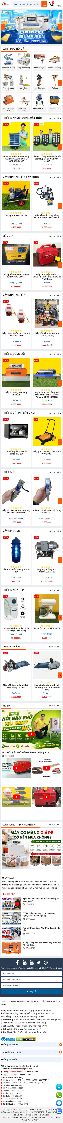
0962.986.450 (16, 1085)
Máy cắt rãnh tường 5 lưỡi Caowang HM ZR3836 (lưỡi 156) (47, 687)
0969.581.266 (16, 1093)
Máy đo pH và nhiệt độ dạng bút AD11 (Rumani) (16, 511)
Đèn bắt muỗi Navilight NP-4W (16, 570)
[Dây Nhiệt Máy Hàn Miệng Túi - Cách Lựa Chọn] (46, 768)
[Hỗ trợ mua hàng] (59, 1095)
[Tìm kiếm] (44, 4)
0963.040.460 (18, 1091)
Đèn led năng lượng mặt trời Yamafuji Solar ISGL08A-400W (47, 158)
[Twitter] (38, 962)
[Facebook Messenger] (59, 1103)
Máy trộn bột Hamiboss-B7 (47, 628)
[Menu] (59, 4)
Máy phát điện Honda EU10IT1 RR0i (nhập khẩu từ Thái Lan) (47, 276)
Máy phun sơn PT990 (16, 215)
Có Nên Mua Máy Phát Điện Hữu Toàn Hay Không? (14, 781)
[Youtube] (24, 962)
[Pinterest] (45, 962)
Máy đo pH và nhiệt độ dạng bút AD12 (47, 511)
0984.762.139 (16, 1096)
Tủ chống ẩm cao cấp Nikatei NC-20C (16, 452)
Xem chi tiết (8, 894)
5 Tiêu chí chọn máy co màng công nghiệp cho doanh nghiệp (39, 914)
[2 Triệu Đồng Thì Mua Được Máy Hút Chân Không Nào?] (12, 948)
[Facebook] (17, 962)
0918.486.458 (15, 1083)
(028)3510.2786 (45, 1080)
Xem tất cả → (55, 118)
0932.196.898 (31, 1080)
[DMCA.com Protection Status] (26, 1039)
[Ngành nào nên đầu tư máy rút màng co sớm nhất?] (12, 904)
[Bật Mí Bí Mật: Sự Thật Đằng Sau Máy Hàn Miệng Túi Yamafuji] (16, 797)
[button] (60, 1044)
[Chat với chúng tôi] (59, 1111)
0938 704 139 (16, 1099)
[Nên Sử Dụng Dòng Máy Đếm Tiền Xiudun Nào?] (12, 933)
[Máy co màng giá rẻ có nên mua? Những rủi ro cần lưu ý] (31, 849)
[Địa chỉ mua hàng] (59, 1087)
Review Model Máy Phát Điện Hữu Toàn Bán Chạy (45, 810)
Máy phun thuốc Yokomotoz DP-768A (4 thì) (16, 334)
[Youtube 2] (31, 962)
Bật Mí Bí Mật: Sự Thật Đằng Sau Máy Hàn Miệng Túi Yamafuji (15, 811)
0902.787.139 (19, 1080)
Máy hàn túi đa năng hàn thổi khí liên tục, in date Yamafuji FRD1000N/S (46, 394)
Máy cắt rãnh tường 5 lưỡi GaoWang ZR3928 (16, 686)
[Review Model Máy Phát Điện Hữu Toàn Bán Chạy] (46, 797)
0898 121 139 (22, 1101)
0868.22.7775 (17, 1088)
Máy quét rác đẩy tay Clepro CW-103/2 (47, 452)
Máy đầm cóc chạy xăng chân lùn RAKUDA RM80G (47, 216)
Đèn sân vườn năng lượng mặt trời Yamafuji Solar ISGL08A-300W (16, 158)
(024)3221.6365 (41, 1083)
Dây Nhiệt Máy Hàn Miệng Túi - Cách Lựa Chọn (46, 781)
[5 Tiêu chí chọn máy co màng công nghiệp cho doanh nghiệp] (12, 918)
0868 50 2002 (22, 1104)
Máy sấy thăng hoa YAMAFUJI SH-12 (46, 570)
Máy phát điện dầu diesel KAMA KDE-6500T (16, 275)
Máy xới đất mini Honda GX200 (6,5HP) (47, 334)
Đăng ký (31, 991)
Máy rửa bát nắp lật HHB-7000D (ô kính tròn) (16, 629)
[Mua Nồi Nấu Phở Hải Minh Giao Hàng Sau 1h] (31, 730)
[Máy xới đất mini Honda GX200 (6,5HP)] (47, 313)
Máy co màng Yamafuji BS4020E (16, 393)
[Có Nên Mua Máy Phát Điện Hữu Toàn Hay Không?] (16, 768)
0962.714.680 (27, 1083)
